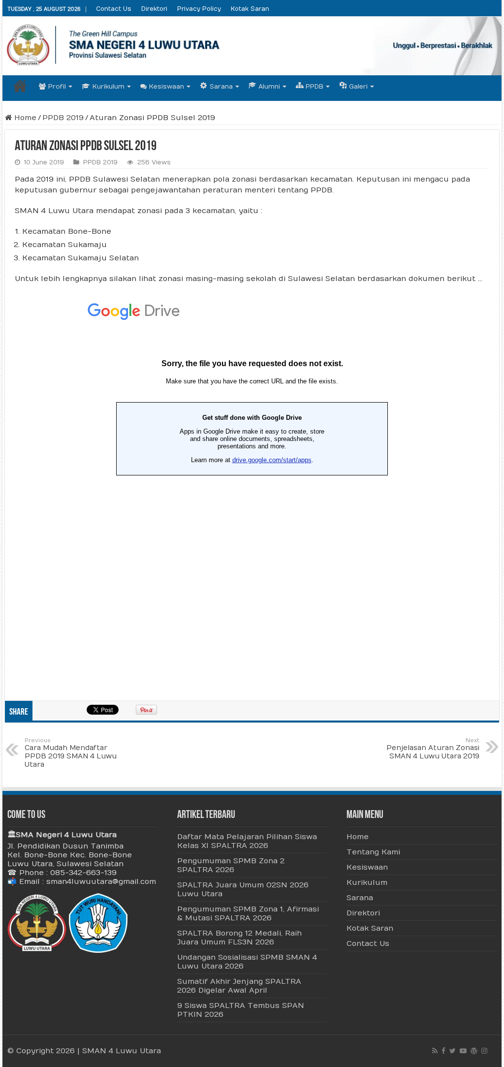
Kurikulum (109, 87)
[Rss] (435, 1051)
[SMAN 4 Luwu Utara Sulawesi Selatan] (252, 46)
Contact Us (113, 8)
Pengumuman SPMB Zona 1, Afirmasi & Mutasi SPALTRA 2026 (248, 913)
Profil (57, 87)
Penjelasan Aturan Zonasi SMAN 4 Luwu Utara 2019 (432, 748)
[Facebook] (443, 1051)
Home (20, 85)
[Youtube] (463, 1051)
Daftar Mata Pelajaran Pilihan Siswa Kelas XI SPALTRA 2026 (247, 841)
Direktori (154, 8)
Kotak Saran (250, 8)
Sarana (359, 897)
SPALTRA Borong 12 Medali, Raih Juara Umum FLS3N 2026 (239, 937)
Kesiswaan (166, 87)
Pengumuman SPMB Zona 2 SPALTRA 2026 (230, 865)
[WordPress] (474, 1051)
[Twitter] (452, 1051)
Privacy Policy (199, 8)
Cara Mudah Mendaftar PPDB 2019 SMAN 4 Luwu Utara (71, 753)
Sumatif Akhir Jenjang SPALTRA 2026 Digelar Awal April (239, 986)
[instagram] (484, 1051)
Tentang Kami (373, 851)
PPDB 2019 (63, 117)
